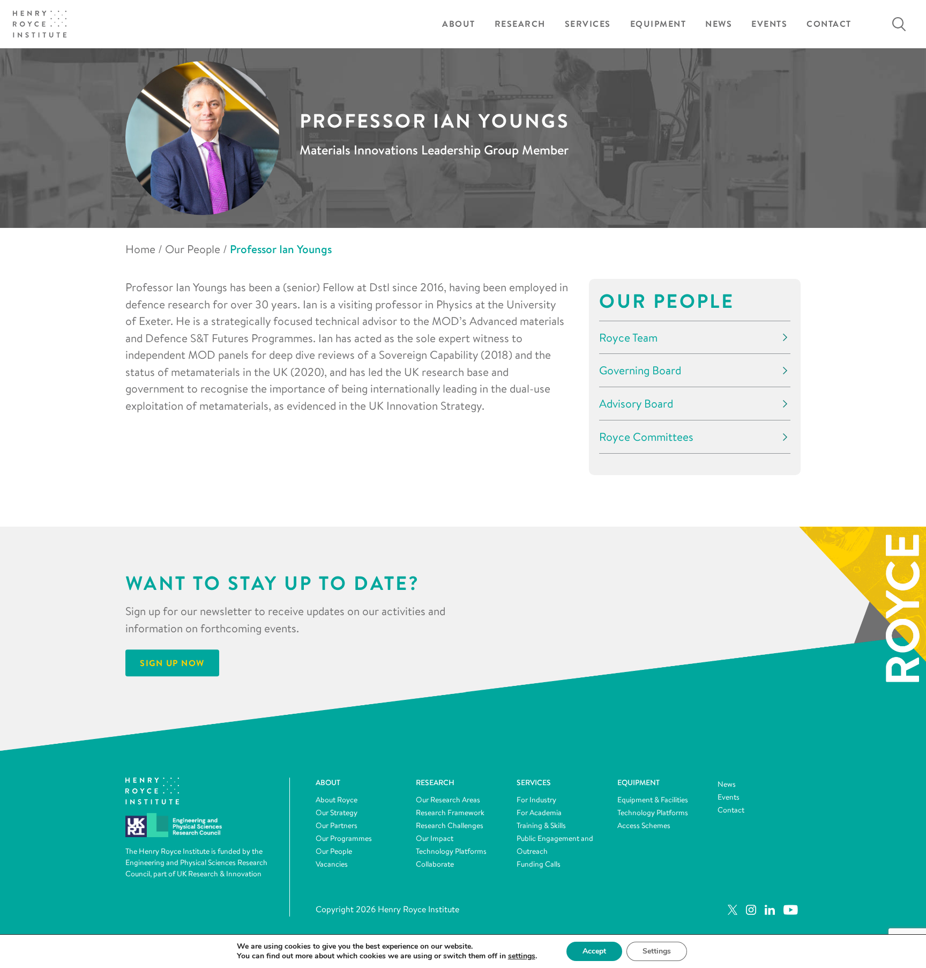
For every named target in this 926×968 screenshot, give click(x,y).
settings (521, 956)
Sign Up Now (172, 663)
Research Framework (450, 812)
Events (769, 24)
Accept (594, 951)
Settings (657, 951)
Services (588, 24)
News (718, 24)
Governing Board (640, 370)
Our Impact (434, 838)
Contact (829, 24)
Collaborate (435, 864)
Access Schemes (643, 825)
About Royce (336, 799)
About (458, 24)
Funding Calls (539, 864)
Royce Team (628, 337)
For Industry (536, 799)
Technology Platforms (451, 851)
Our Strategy (336, 812)
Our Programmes (344, 838)
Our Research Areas (448, 799)
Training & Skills (541, 825)
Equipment (658, 24)
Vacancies (332, 864)
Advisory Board (636, 403)
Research (520, 24)
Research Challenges (449, 825)
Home (140, 248)
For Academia (539, 812)
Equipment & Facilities (652, 799)
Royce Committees (646, 437)
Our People (192, 248)
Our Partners (336, 825)
